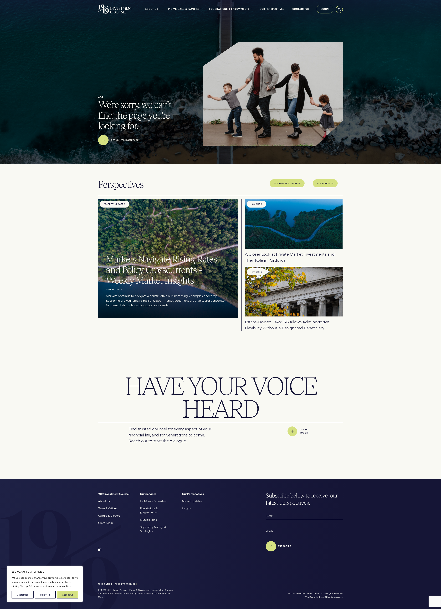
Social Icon (100, 549)
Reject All (45, 594)
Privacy (123, 590)
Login (325, 9)
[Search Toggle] (339, 12)
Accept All (67, 594)
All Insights (325, 183)
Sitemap (169, 590)
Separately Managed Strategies (153, 529)
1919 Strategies (125, 584)
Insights (187, 508)
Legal (115, 590)
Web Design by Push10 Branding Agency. (324, 597)
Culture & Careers (109, 515)
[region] (45, 584)
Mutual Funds (148, 519)
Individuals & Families (183, 9)
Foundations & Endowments (229, 9)
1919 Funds (105, 584)
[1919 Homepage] (115, 13)
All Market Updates (287, 183)
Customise (22, 594)
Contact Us (300, 9)
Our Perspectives (272, 9)
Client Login (105, 523)
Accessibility (157, 590)
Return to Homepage (125, 140)
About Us (151, 9)
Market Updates (192, 501)
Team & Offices (107, 508)
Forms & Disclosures (138, 590)
